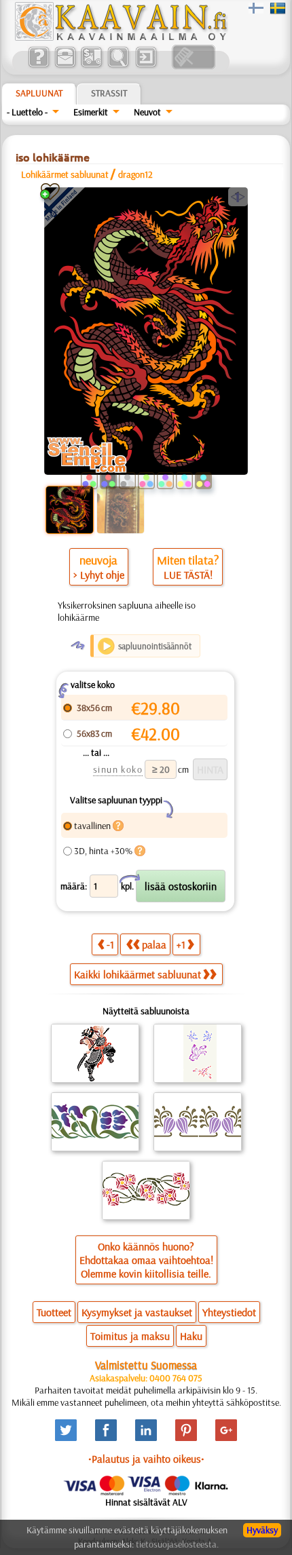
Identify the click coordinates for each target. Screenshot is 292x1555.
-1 (110, 944)
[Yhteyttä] (65, 66)
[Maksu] (91, 66)
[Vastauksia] (38, 66)
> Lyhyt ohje (98, 574)
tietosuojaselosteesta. (177, 1544)
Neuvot (147, 112)
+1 (181, 944)
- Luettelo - (27, 112)
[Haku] (118, 66)
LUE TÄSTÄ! (188, 574)
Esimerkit (90, 112)
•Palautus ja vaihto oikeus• (146, 1458)
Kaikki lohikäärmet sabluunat (137, 974)
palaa (154, 944)
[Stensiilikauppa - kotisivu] (120, 37)
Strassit (109, 93)
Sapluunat (39, 93)
